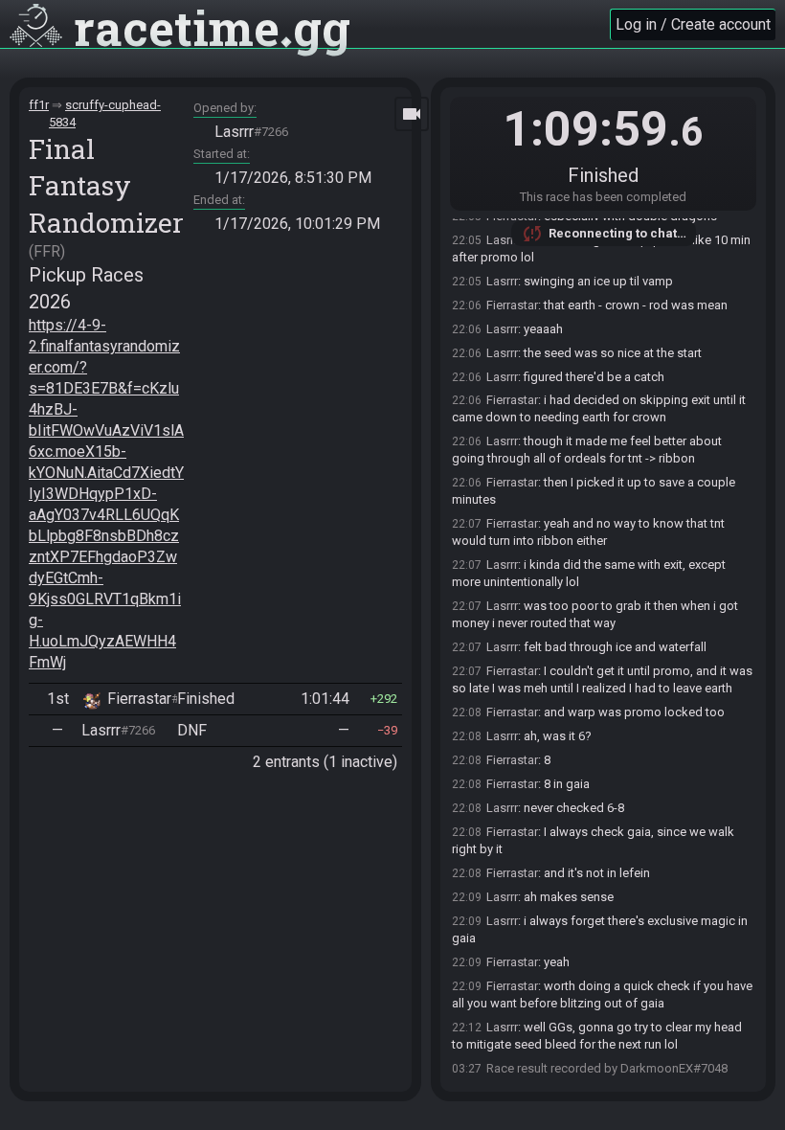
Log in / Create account (693, 24)
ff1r (39, 105)
